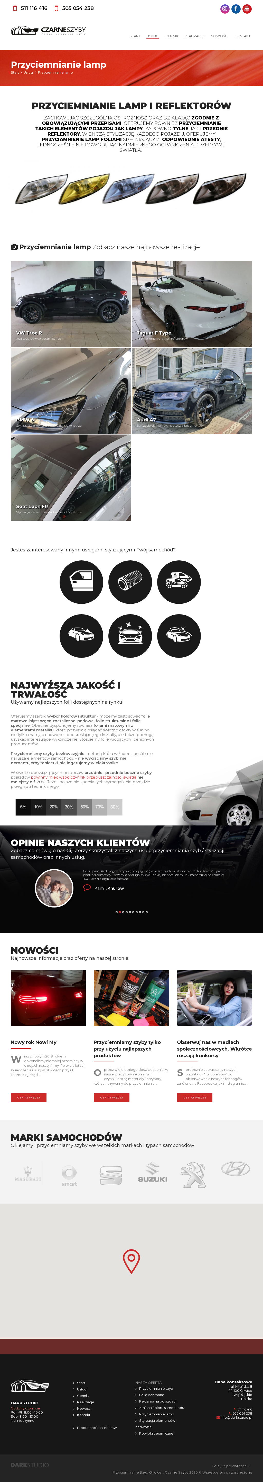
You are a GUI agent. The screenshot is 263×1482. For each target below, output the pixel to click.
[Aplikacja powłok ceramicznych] (179, 636)
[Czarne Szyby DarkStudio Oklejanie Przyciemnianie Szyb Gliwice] (48, 30)
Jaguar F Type (154, 333)
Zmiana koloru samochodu (161, 1408)
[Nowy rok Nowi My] (48, 999)
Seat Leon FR (32, 506)
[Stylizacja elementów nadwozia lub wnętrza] (130, 636)
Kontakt (242, 36)
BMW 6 (25, 420)
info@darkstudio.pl (236, 1417)
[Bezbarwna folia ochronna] (130, 582)
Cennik (171, 36)
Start (135, 36)
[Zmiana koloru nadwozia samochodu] (81, 636)
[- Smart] (27, 1175)
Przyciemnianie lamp (156, 1414)
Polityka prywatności (229, 1466)
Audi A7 (146, 420)
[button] (131, 1261)
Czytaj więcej (28, 1097)
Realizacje (194, 36)
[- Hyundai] (194, 1168)
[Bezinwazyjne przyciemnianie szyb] (81, 582)
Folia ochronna (151, 1395)
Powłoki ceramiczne (156, 1433)
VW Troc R (29, 333)
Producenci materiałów (97, 1428)
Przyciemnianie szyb (156, 1388)
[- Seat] (69, 1175)
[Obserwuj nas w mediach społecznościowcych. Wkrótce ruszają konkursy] (214, 999)
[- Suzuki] (110, 1173)
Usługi (152, 36)
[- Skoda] (235, 1175)
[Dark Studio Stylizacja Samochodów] (30, 1465)
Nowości (219, 36)
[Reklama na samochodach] (179, 582)
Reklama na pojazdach (158, 1401)
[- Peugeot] (152, 1175)
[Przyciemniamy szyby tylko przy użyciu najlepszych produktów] (131, 999)
